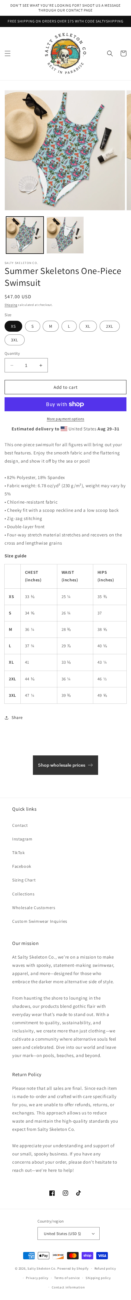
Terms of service (67, 1278)
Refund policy (105, 1268)
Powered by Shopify (73, 1268)
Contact (20, 825)
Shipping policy (98, 1278)
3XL (14, 340)
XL (88, 326)
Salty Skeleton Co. (42, 1268)
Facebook (21, 866)
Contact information (68, 1287)
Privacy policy (37, 1278)
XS (13, 326)
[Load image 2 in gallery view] (65, 235)
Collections (23, 894)
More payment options (65, 418)
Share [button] (17, 717)
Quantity (12, 353)
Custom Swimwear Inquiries (39, 921)
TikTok (18, 852)
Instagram (22, 839)
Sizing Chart (24, 880)
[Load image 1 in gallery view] (25, 235)
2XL (109, 326)
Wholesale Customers (33, 907)
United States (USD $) (62, 1233)
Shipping (11, 305)
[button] (7, 53)
